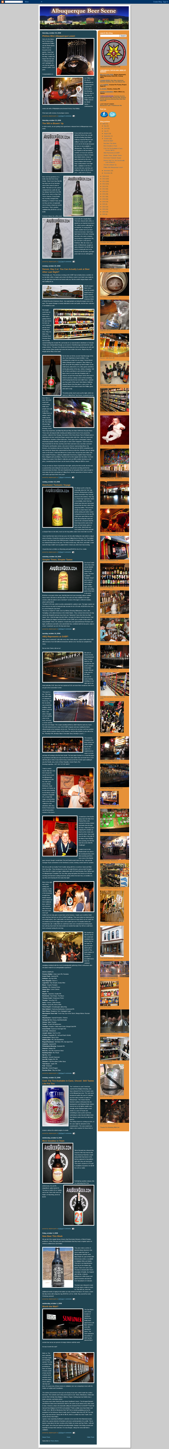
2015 (104, 191)
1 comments (68, 1299)
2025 (104, 214)
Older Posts (90, 1437)
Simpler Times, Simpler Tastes (57, 559)
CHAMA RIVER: (105, 80)
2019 (104, 201)
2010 (104, 178)
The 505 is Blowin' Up (52, 123)
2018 (104, 199)
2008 (104, 123)
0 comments (68, 116)
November (107, 170)
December (107, 173)
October (106, 138)
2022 (104, 206)
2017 (104, 196)
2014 (104, 189)
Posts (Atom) (55, 1441)
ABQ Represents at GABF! (55, 636)
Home (68, 1437)
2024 (104, 211)
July (105, 131)
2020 (104, 204)
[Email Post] (73, 116)
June (105, 128)
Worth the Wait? (50, 1306)
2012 (104, 184)
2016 (104, 194)
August (106, 133)
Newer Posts (46, 1437)
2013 (104, 186)
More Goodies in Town (53, 1141)
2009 (104, 176)
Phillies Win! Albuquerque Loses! (58, 36)
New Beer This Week (52, 1236)
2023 (104, 209)
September (107, 136)
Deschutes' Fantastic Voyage (56, 485)
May (105, 126)
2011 (104, 181)
